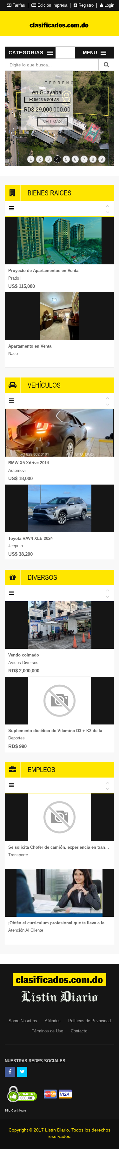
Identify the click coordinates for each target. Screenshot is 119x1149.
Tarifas (18, 5)
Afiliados (53, 1020)
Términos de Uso (47, 1031)
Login (108, 5)
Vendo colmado (23, 655)
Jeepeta (15, 545)
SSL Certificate (15, 1110)
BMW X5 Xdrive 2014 (28, 462)
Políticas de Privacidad (89, 1020)
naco (13, 353)
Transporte (18, 855)
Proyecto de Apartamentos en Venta (43, 270)
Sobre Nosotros (23, 1020)
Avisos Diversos (23, 662)
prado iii (15, 278)
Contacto (79, 1031)
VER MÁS (47, 122)
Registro (85, 5)
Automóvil (17, 470)
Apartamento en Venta (29, 346)
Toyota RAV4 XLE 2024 (30, 538)
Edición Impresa (51, 5)
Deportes (16, 738)
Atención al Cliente (25, 930)
